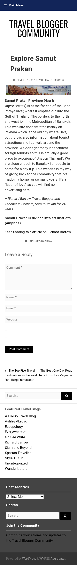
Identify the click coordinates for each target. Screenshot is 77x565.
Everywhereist (15, 432)
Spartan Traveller (18, 453)
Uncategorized (16, 463)
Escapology (14, 427)
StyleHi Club (14, 458)
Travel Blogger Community (38, 28)
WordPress (29, 558)
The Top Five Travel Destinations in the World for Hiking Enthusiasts (21, 375)
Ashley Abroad (16, 421)
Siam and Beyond (18, 448)
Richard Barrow (52, 80)
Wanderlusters (16, 469)
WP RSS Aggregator (52, 558)
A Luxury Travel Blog (20, 416)
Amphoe (13, 223)
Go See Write (15, 437)
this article (34, 232)
